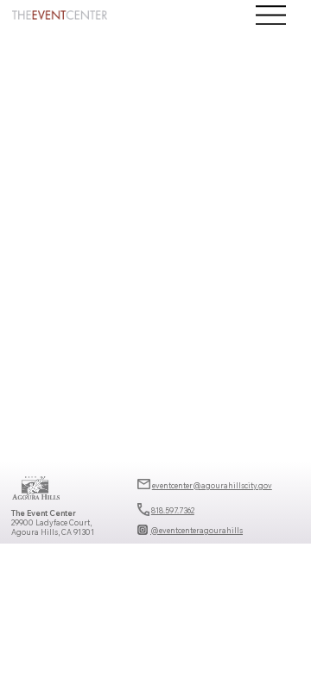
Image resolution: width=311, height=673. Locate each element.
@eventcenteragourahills (196, 530)
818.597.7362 (172, 510)
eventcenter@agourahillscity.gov (212, 485)
